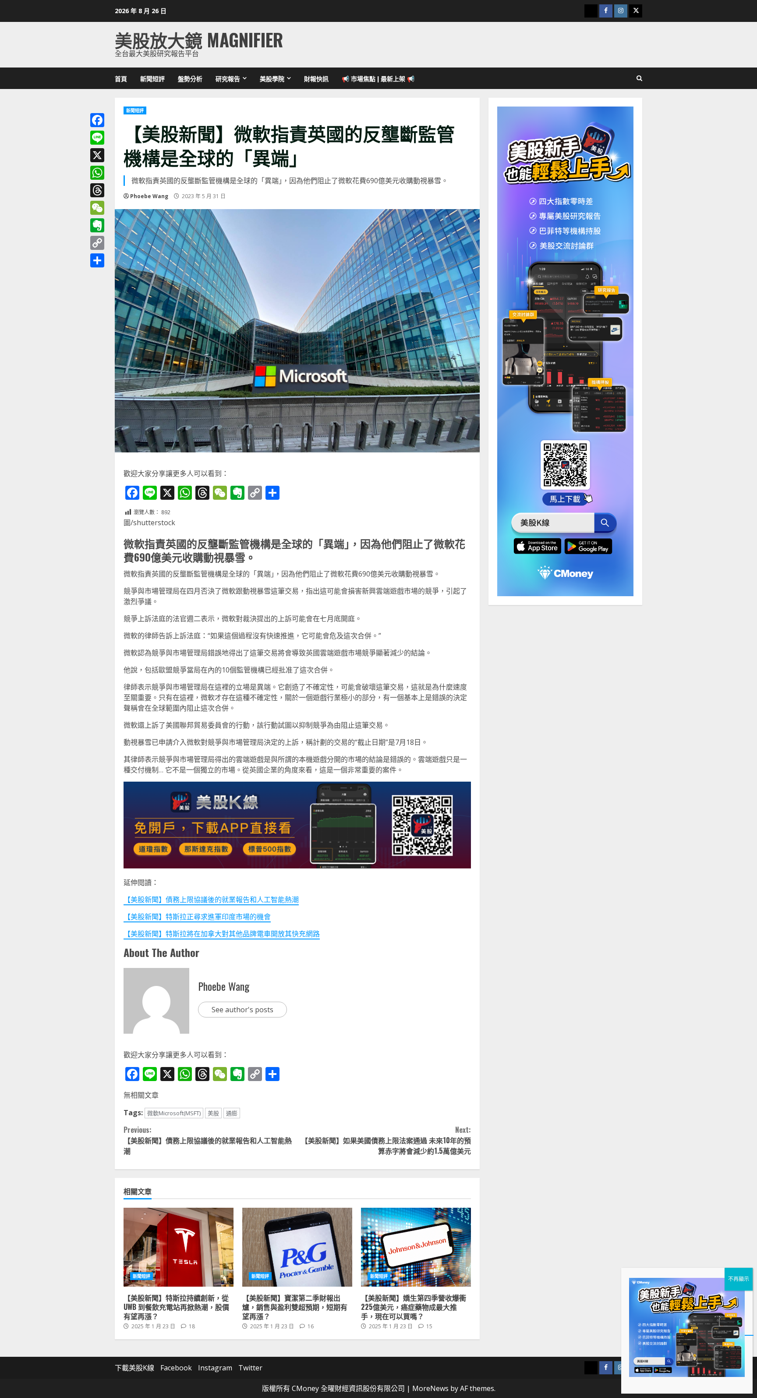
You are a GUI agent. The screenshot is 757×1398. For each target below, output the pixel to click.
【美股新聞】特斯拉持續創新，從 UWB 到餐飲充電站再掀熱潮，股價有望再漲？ (178, 1247)
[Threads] (97, 190)
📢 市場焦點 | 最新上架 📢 (378, 78)
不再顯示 (738, 1279)
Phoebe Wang (149, 196)
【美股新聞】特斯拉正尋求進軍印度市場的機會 (197, 916)
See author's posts (242, 1009)
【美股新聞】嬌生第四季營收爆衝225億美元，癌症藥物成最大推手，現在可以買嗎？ (416, 1247)
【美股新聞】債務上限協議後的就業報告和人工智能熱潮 (211, 899)
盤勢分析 (190, 78)
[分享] (97, 260)
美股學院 (272, 78)
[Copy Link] (97, 243)
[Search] (639, 78)
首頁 (121, 78)
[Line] (97, 137)
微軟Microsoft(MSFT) (174, 1113)
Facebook (176, 1368)
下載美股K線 (134, 1368)
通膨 (231, 1113)
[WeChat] (97, 208)
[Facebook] (97, 120)
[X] (97, 155)
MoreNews (430, 1388)
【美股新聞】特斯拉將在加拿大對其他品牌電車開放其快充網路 (222, 934)
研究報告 (228, 78)
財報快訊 (316, 78)
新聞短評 (152, 78)
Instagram (215, 1368)
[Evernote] (97, 225)
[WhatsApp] (97, 172)
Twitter (250, 1368)
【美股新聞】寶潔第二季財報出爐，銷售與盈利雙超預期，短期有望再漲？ (297, 1247)
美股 (213, 1113)
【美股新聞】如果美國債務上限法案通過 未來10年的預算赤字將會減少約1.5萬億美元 (385, 1140)
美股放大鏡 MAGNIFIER (199, 39)
